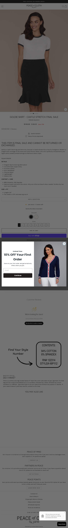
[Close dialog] (64, 243)
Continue (17, 275)
